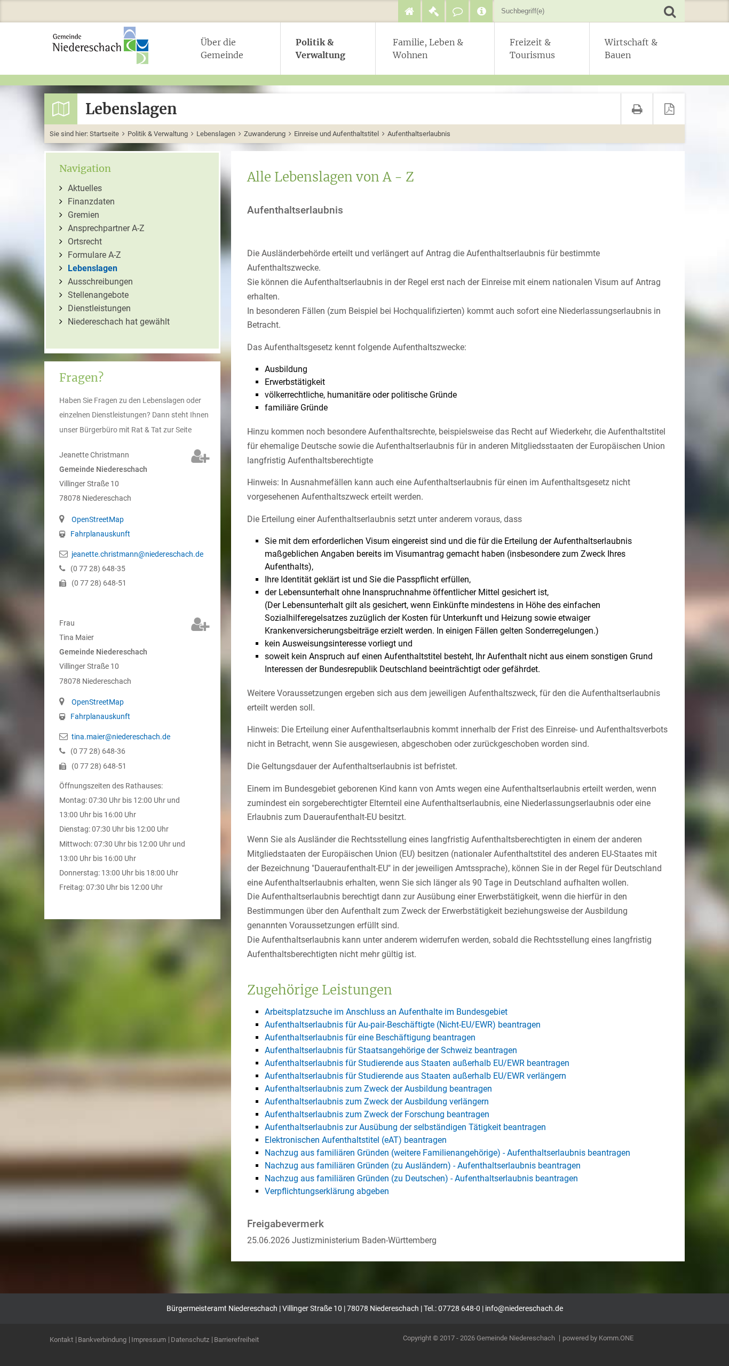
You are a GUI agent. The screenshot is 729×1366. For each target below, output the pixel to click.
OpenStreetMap (98, 519)
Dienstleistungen (99, 308)
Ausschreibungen (100, 282)
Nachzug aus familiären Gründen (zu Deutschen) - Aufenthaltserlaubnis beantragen (421, 1178)
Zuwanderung (265, 134)
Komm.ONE (616, 1338)
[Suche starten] (669, 11)
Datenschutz (190, 1340)
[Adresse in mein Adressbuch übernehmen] (200, 456)
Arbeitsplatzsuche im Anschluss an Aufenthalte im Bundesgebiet (386, 1012)
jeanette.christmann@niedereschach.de (137, 554)
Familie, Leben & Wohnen (428, 48)
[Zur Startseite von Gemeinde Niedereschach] (105, 45)
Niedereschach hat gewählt (119, 322)
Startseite (104, 134)
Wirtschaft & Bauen (631, 48)
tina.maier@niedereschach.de (121, 736)
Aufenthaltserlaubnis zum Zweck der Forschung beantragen (377, 1114)
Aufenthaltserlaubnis (418, 134)
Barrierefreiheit (236, 1340)
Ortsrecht (85, 241)
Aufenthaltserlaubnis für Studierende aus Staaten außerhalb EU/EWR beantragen (417, 1063)
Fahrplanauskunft (100, 534)
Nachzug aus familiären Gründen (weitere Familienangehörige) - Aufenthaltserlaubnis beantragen (447, 1153)
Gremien (83, 215)
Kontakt (61, 1340)
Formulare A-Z (94, 255)
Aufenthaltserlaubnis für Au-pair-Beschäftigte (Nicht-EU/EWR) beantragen (403, 1025)
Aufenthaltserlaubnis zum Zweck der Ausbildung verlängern (377, 1101)
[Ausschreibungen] (433, 11)
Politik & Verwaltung (320, 48)
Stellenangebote (98, 295)
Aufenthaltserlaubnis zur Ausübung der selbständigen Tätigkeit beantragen (405, 1127)
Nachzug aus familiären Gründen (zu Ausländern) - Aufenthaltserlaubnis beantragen (423, 1165)
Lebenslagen (215, 134)
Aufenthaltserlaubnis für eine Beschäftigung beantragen (370, 1037)
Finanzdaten (91, 201)
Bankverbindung (102, 1340)
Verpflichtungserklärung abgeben (327, 1191)
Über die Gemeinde (222, 48)
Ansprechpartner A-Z (106, 228)
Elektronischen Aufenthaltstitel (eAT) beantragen (356, 1140)
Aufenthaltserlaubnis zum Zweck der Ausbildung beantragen (378, 1089)
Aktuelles (85, 188)
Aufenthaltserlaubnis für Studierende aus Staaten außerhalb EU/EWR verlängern (415, 1076)
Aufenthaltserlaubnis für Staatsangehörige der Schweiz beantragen (391, 1050)
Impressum (148, 1340)
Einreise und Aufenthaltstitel (336, 134)
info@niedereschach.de (524, 1308)
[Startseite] (409, 11)
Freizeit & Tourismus (532, 48)
